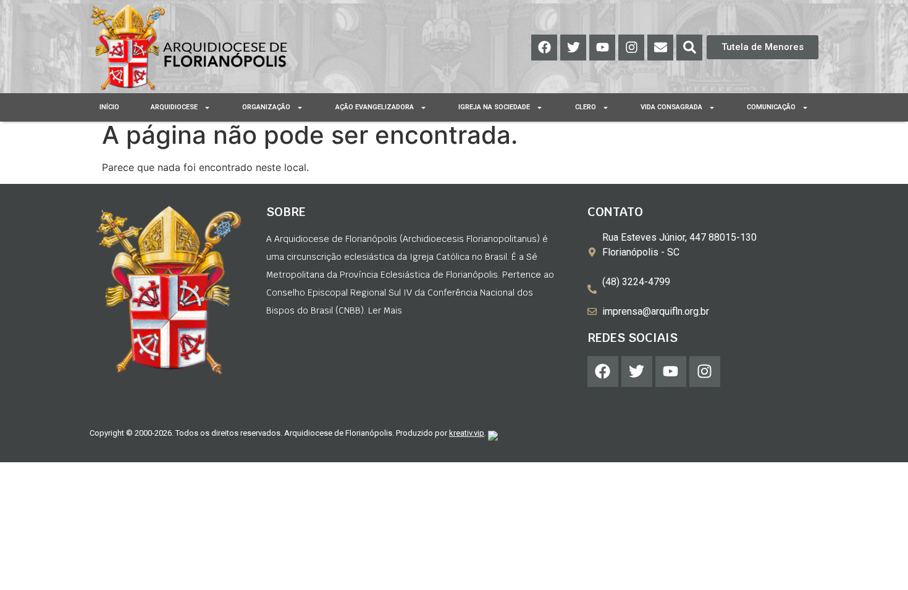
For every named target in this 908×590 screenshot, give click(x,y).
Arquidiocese (174, 107)
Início (109, 107)
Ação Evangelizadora (374, 107)
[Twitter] (573, 47)
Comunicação (771, 107)
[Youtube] (602, 47)
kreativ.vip (466, 433)
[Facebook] (544, 47)
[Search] (689, 47)
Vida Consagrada (671, 107)
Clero (585, 107)
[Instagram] (631, 47)
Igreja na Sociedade (494, 107)
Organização (266, 107)
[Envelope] (660, 47)
